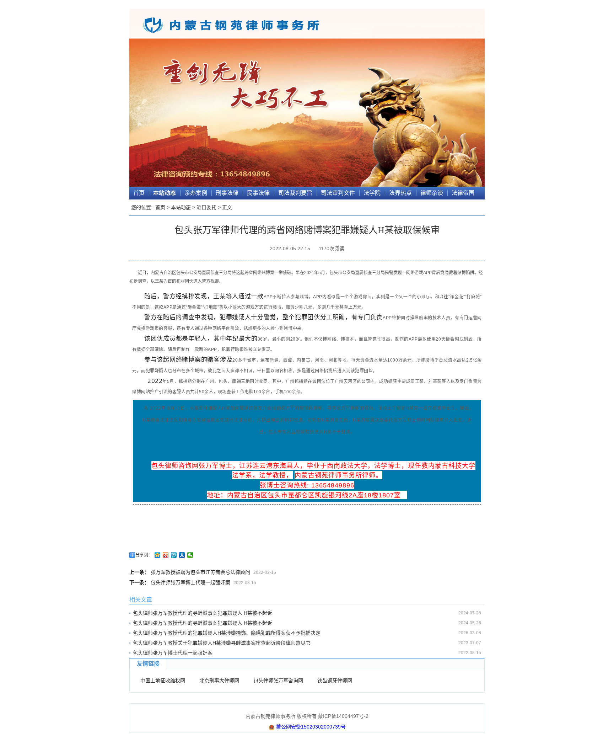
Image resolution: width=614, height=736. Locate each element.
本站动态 (164, 193)
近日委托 (206, 207)
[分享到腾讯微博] (174, 555)
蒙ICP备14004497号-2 (343, 716)
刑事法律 (227, 193)
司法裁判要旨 (295, 193)
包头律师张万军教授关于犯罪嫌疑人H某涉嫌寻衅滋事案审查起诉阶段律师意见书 (222, 643)
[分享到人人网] (182, 555)
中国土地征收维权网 (162, 680)
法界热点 (400, 193)
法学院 (372, 193)
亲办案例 (195, 193)
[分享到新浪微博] (166, 555)
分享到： (143, 555)
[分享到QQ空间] (158, 555)
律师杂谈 (431, 193)
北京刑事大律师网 (219, 680)
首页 (139, 193)
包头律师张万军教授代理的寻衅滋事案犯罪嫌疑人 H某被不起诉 (202, 613)
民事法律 (258, 193)
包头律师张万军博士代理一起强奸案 (190, 582)
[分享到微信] (190, 555)
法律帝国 (463, 193)
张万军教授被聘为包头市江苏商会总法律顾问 (200, 572)
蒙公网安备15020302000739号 (311, 727)
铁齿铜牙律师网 (334, 680)
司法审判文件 (338, 193)
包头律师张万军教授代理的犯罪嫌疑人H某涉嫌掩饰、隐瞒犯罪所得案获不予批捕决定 (227, 633)
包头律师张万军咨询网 (278, 680)
